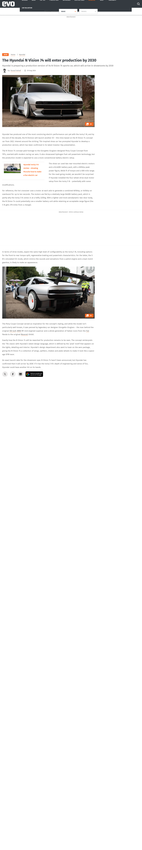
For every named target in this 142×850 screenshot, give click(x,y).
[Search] (138, 4)
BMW (19, 331)
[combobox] (60, 11)
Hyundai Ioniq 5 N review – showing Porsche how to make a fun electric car (32, 169)
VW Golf (12, 331)
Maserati (24, 334)
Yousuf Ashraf (16, 71)
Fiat (87, 331)
